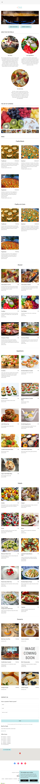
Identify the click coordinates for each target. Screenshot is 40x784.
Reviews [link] (15, 778)
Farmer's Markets (26, 26)
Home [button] (3, 778)
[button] (2, 2)
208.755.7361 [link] (3, 731)
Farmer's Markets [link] (9, 778)
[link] (20, 7)
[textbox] (20, 704)
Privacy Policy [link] (23, 724)
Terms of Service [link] (28, 724)
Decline (24, 780)
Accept (33, 780)
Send (20, 720)
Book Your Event (14, 26)
